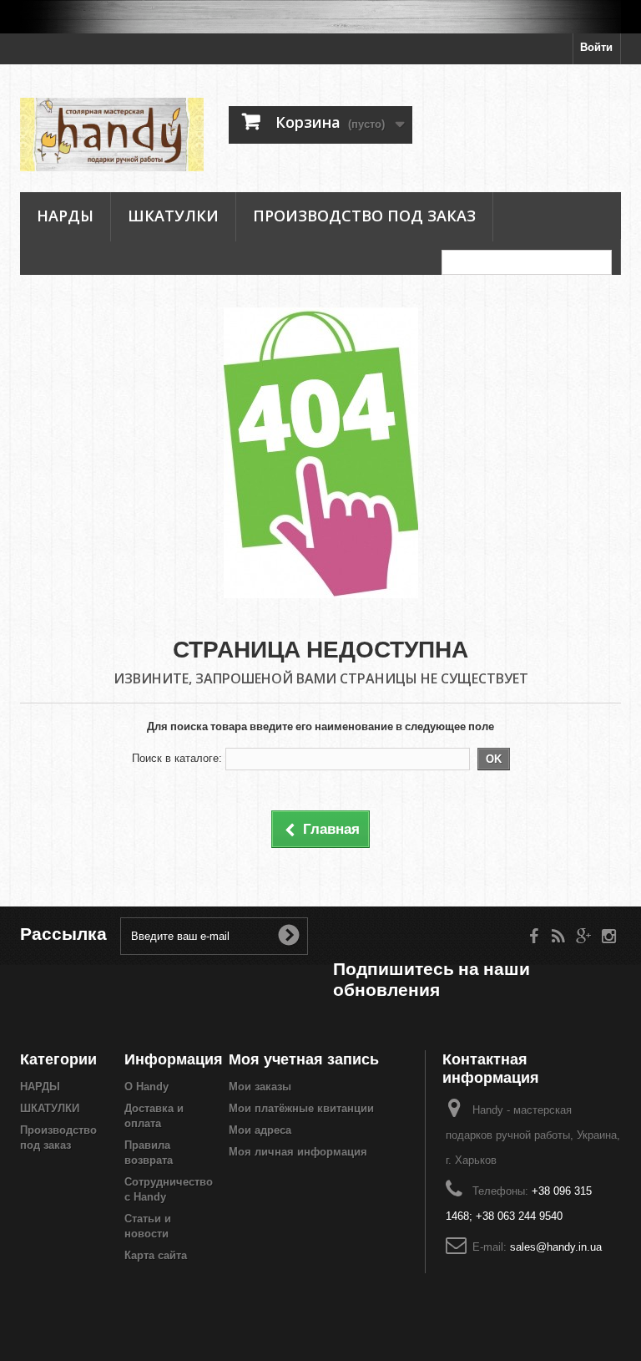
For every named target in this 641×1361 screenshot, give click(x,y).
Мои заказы (260, 1086)
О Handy (146, 1086)
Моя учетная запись (304, 1059)
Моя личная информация (298, 1151)
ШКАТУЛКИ (173, 216)
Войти (596, 47)
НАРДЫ (65, 216)
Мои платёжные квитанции (301, 1108)
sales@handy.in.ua (556, 1247)
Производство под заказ (364, 216)
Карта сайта (155, 1255)
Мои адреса (260, 1130)
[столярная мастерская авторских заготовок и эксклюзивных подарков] (320, 16)
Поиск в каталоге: (177, 758)
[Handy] (112, 134)
